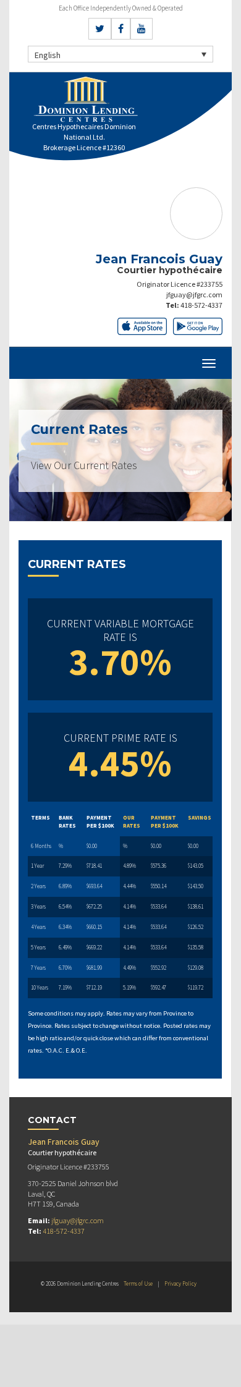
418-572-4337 (201, 305)
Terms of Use (138, 1283)
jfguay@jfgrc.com (194, 294)
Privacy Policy (180, 1283)
